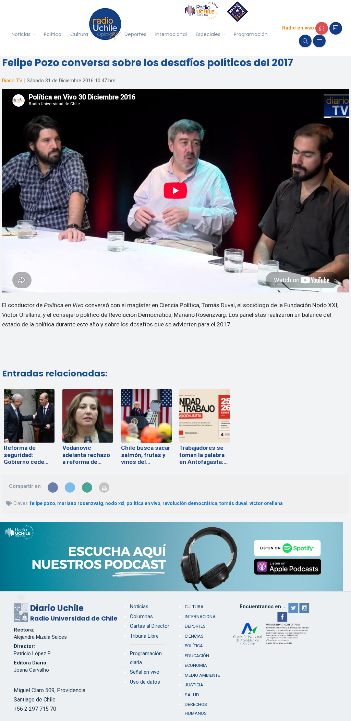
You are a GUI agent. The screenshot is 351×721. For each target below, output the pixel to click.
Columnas (141, 616)
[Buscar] (305, 41)
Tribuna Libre (144, 636)
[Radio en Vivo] (321, 28)
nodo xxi (114, 503)
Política (52, 34)
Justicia (194, 684)
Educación (197, 655)
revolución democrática (189, 503)
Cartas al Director (149, 626)
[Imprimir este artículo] (104, 487)
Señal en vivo (144, 672)
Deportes (135, 34)
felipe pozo (42, 503)
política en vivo (143, 503)
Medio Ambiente (202, 675)
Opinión (106, 34)
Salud (192, 694)
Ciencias (194, 636)
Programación (251, 34)
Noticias (21, 34)
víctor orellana (266, 503)
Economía (196, 665)
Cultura (79, 34)
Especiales (208, 34)
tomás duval (233, 503)
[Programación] (335, 28)
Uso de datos (145, 682)
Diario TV (12, 80)
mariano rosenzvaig (80, 503)
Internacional (171, 34)
